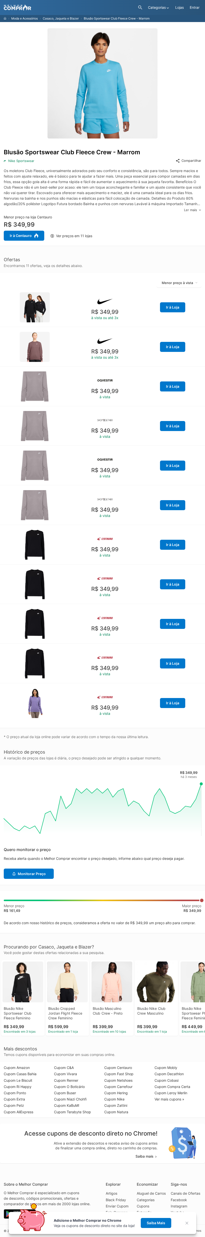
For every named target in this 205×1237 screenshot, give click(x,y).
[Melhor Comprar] (70, 8)
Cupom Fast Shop (119, 1074)
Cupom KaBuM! (66, 1105)
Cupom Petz (14, 1105)
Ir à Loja (172, 307)
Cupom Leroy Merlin (170, 1093)
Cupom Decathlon (169, 1074)
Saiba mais (145, 1156)
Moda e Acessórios (24, 18)
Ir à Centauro (21, 235)
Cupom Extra (14, 1099)
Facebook (179, 1200)
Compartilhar (191, 161)
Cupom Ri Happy (18, 1086)
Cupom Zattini (115, 1105)
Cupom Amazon (17, 1067)
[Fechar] (188, 1223)
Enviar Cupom (117, 1206)
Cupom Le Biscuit (18, 1080)
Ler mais (190, 210)
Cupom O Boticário (69, 1086)
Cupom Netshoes (118, 1080)
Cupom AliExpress (18, 1112)
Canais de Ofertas (185, 1193)
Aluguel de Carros (151, 1193)
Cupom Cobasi (166, 1080)
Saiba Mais (156, 1223)
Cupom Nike (114, 1099)
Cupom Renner (66, 1080)
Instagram (179, 1206)
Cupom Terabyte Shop (72, 1112)
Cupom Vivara (65, 1074)
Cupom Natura (116, 1112)
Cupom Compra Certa (172, 1086)
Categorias (145, 1200)
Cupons (143, 1206)
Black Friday (116, 1200)
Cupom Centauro (118, 1067)
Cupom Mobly (165, 1067)
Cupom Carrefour (118, 1086)
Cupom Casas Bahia (20, 1074)
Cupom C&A (64, 1067)
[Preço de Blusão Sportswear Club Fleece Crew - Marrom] (35, 307)
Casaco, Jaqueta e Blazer (61, 18)
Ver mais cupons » (169, 1099)
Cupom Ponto (15, 1093)
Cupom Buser (65, 1093)
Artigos (111, 1193)
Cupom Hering (116, 1093)
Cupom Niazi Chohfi (70, 1099)
